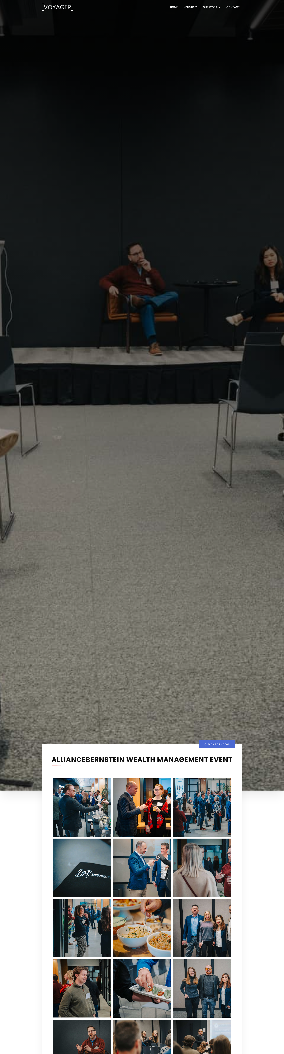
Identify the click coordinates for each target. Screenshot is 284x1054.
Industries (190, 7)
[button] (217, 744)
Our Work (210, 7)
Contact (233, 7)
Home (174, 7)
